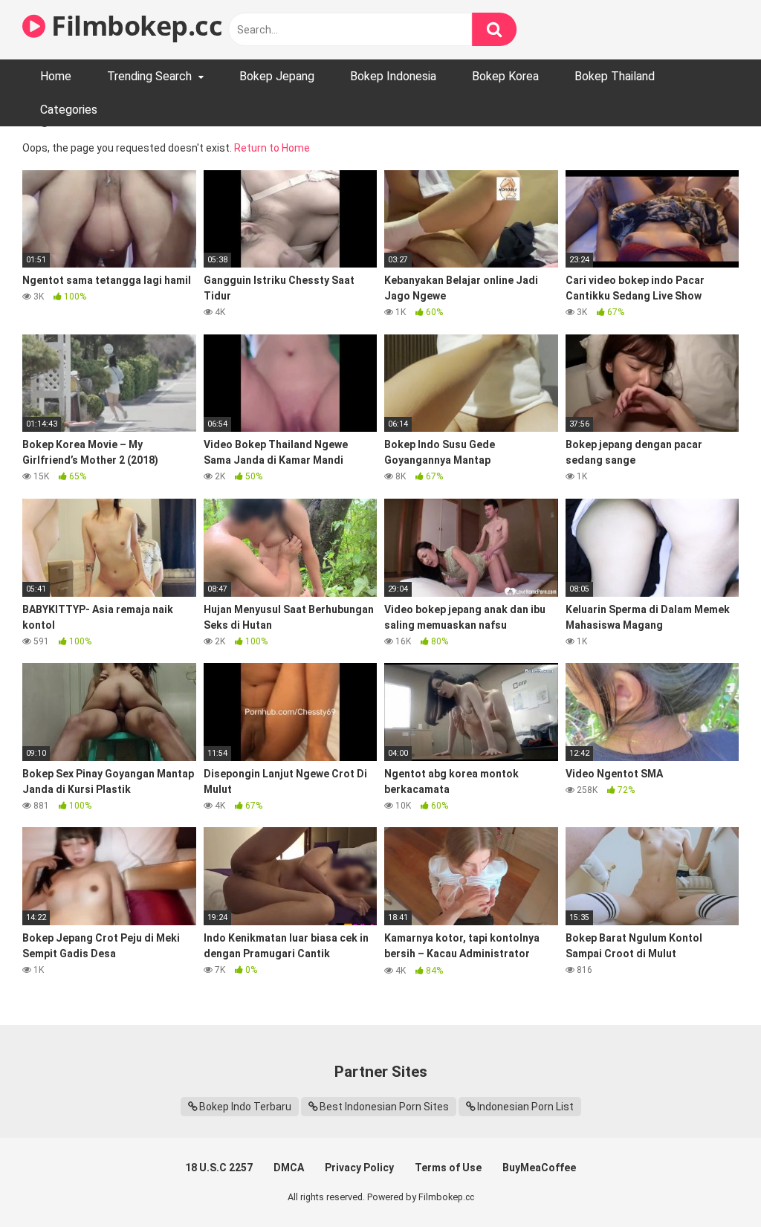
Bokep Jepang (276, 76)
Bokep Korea (505, 76)
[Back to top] (711, 1182)
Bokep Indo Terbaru (245, 1107)
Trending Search (149, 76)
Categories (68, 110)
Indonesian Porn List (525, 1107)
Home (55, 76)
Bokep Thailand (614, 76)
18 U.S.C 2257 (219, 1167)
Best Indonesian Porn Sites (384, 1107)
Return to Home (272, 148)
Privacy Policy (359, 1167)
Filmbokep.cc (133, 25)
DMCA (288, 1167)
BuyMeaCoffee (539, 1167)
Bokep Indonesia (393, 76)
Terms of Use (448, 1167)
